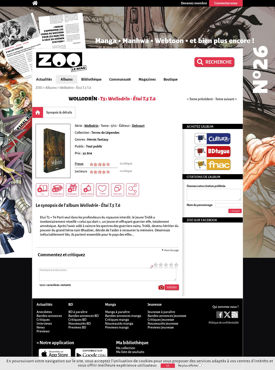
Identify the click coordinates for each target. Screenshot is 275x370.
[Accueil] (37, 3)
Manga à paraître (117, 312)
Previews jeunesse (161, 327)
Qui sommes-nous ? (225, 307)
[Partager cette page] (132, 189)
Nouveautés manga (119, 323)
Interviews (44, 323)
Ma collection (125, 348)
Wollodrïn (83, 98)
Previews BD (77, 327)
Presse (79, 164)
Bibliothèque (91, 79)
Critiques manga (117, 319)
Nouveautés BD (79, 323)
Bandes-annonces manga (123, 316)
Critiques (43, 319)
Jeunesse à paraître (161, 312)
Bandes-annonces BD (83, 316)
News (41, 327)
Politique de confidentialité (223, 322)
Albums (67, 79)
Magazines (147, 79)
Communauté (120, 79)
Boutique (170, 79)
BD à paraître (77, 312)
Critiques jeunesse (161, 319)
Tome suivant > (226, 99)
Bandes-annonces (49, 316)
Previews (43, 331)
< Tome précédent (200, 99)
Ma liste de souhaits (130, 352)
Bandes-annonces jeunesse (167, 316)
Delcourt (138, 125)
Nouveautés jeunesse (163, 323)
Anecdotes (44, 312)
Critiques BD (77, 319)
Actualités (44, 79)
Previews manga (117, 327)
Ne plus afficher (188, 365)
